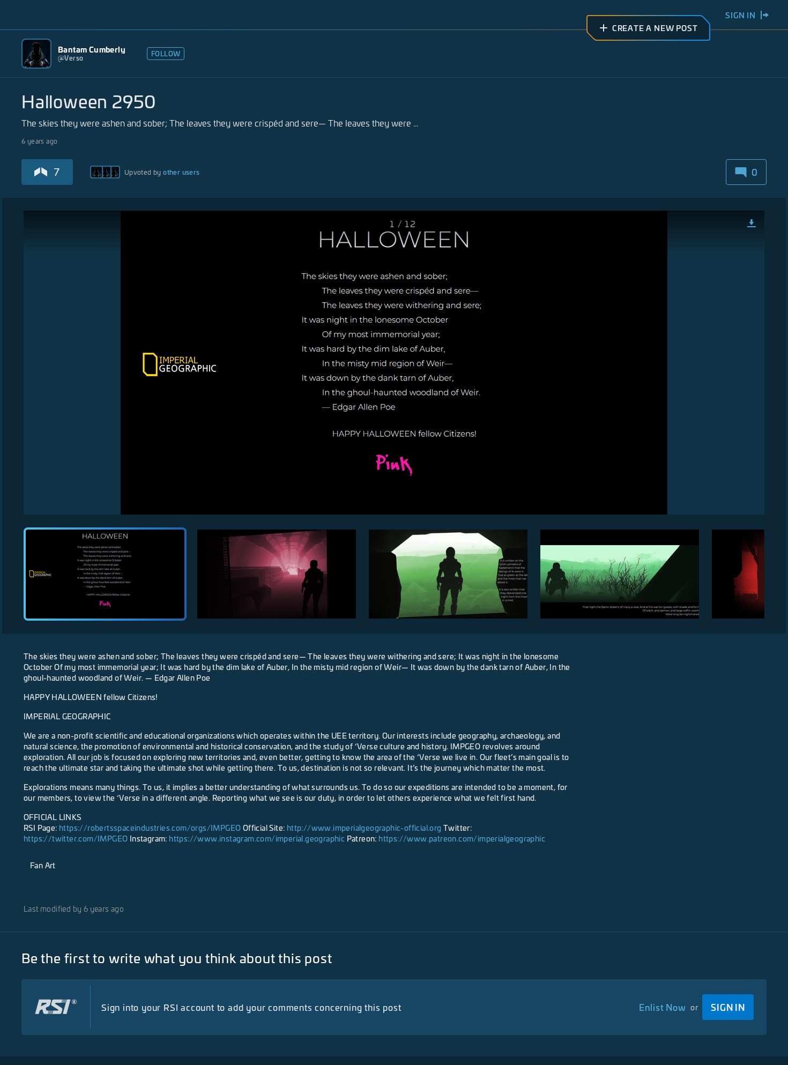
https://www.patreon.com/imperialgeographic (461, 838)
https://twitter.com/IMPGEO (76, 838)
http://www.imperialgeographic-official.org (364, 827)
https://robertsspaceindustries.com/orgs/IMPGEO (150, 827)
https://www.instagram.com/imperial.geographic (257, 838)
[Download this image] (751, 223)
